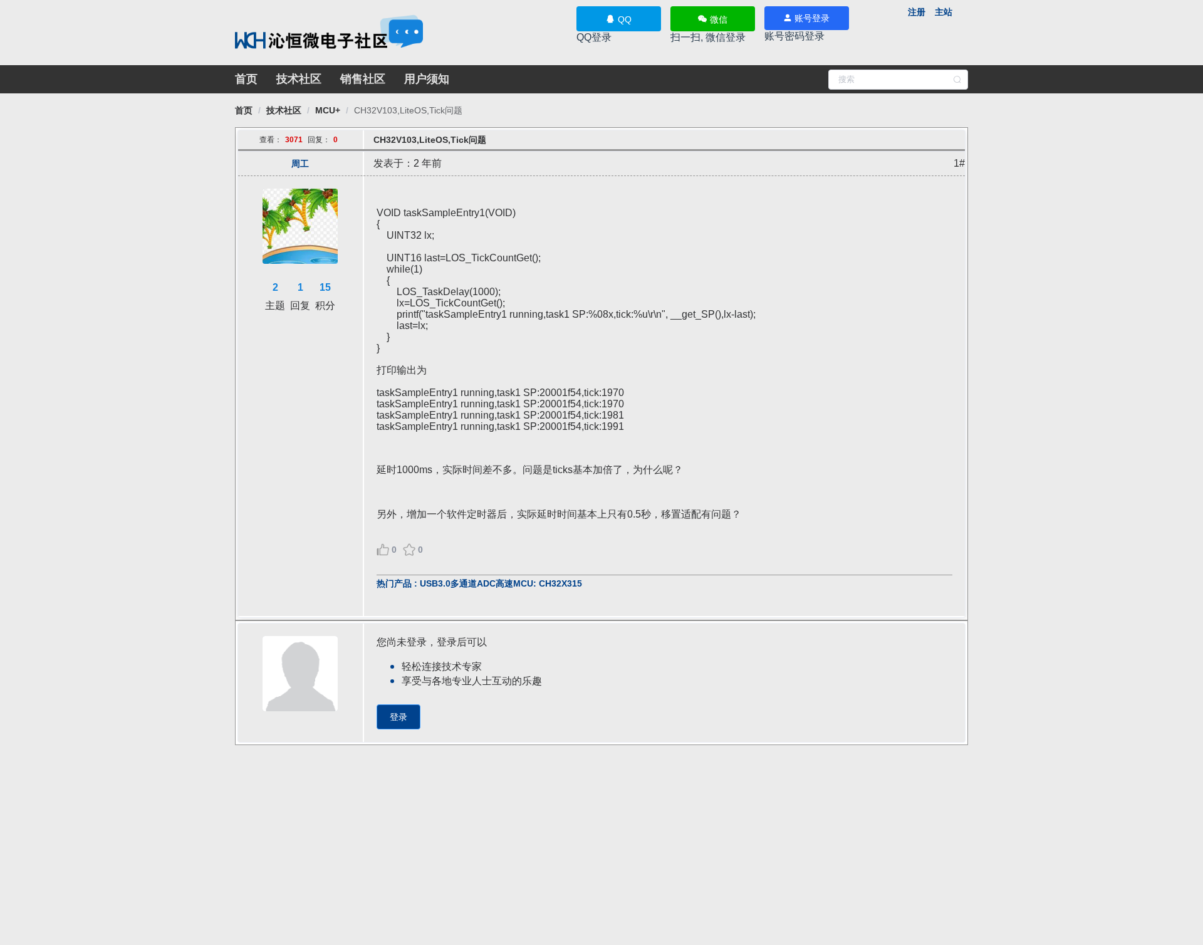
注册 (916, 12)
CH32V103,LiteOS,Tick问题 (408, 110)
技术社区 (298, 79)
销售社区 (362, 79)
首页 (246, 79)
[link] (244, 110)
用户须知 (426, 79)
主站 (943, 12)
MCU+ (327, 110)
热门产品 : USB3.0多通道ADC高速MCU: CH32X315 (479, 583)
